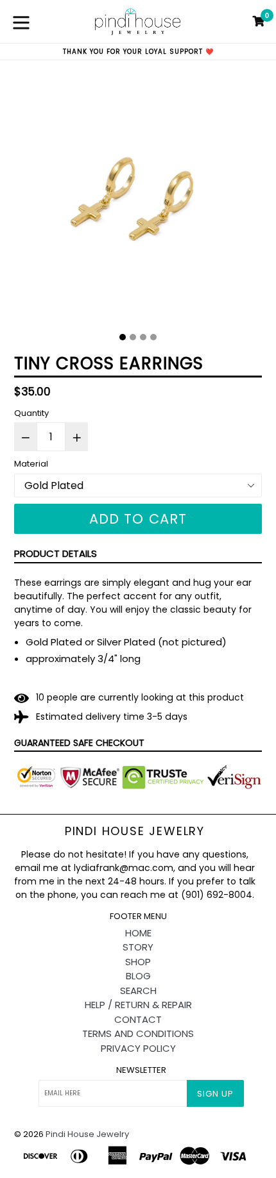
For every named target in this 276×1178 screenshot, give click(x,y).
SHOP (138, 961)
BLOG (138, 976)
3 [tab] (143, 337)
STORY (138, 947)
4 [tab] (153, 337)
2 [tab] (133, 337)
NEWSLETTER (141, 1070)
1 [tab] (122, 337)
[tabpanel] (138, 201)
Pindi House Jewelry (135, 831)
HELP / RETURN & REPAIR (138, 1004)
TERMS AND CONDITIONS (138, 1033)
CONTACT (138, 1019)
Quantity (31, 413)
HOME (138, 933)
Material (31, 464)
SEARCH (138, 990)
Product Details (55, 553)
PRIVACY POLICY (138, 1048)
